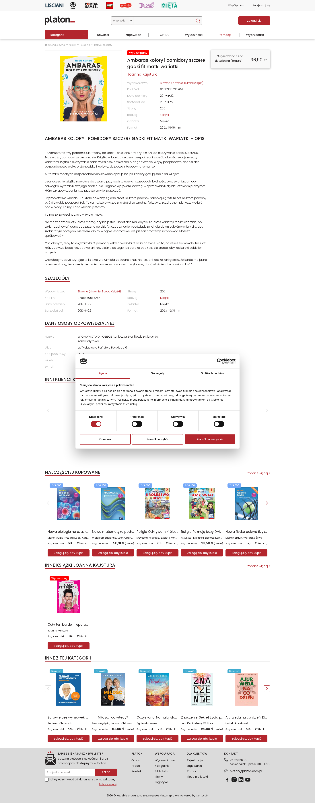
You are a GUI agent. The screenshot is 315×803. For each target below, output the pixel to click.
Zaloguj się (254, 21)
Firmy (159, 777)
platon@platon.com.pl (246, 771)
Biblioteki (161, 771)
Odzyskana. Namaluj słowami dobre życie (170, 717)
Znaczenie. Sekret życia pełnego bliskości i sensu (220, 717)
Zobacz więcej (108, 784)
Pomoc (192, 771)
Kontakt (137, 771)
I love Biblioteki (197, 777)
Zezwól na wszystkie (210, 439)
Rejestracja (195, 760)
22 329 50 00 (238, 760)
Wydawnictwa (165, 760)
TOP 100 (163, 35)
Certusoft (202, 795)
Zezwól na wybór (157, 439)
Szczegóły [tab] (157, 373)
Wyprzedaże (255, 35)
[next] (267, 410)
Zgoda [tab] (103, 373)
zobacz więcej (257, 473)
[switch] (137, 424)
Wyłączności (194, 35)
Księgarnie (162, 766)
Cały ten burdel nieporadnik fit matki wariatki (84, 624)
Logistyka (161, 782)
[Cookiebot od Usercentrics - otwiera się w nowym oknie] (220, 361)
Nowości (103, 35)
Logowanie (194, 766)
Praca (135, 766)
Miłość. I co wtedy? (113, 717)
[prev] (48, 410)
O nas (135, 760)
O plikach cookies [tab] (212, 373)
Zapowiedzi (133, 35)
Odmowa (105, 439)
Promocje (225, 35)
